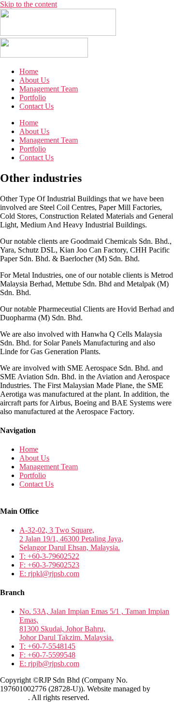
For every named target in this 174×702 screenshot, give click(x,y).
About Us (34, 80)
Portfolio (32, 97)
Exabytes (14, 697)
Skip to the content (28, 4)
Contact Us (36, 106)
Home (28, 71)
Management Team (48, 89)
